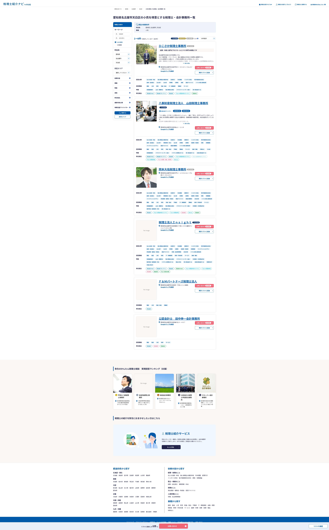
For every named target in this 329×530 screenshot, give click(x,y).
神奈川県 (148, 482)
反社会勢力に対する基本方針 (185, 522)
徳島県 (143, 503)
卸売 (181, 505)
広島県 (132, 503)
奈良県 (132, 497)
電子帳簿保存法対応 (185, 478)
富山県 (121, 488)
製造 (173, 505)
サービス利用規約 (161, 522)
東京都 (143, 482)
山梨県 (137, 488)
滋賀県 (143, 497)
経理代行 (205, 475)
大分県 (137, 512)
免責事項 (152, 522)
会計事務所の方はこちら (317, 4)
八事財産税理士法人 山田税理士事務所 (183, 103)
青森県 (121, 475)
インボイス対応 (173, 478)
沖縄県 (155, 512)
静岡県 (153, 488)
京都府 (121, 497)
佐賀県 (121, 512)
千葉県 (137, 482)
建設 (169, 505)
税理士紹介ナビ (118, 9)
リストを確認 (318, 526)
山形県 (143, 475)
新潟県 (115, 488)
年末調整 (198, 475)
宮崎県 (143, 512)
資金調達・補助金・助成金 (176, 490)
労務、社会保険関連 (174, 497)
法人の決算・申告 (173, 475)
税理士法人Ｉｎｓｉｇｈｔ (175, 222)
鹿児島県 (148, 512)
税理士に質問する (302, 4)
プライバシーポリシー (142, 522)
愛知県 (126, 9)
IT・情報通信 (202, 505)
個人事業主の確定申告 (187, 475)
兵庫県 (126, 497)
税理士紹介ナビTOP (266, 4)
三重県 (137, 497)
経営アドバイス (190, 490)
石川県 (126, 488)
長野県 (143, 488)
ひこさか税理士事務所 (172, 46)
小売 (177, 505)
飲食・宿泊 (187, 505)
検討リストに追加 (204, 73)
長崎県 (126, 512)
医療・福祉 (207, 508)
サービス (187, 508)
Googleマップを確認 (167, 71)
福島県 (148, 475)
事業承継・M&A (184, 484)
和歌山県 (148, 497)
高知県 (115, 505)
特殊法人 (170, 510)
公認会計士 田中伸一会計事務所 (179, 318)
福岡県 (115, 512)
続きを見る (187, 63)
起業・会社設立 (173, 484)
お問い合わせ (172, 526)
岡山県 (126, 503)
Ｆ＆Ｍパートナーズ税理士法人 (178, 281)
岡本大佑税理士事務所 (172, 169)
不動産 (195, 505)
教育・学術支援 (178, 508)
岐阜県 (148, 488)
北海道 (115, 475)
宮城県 (132, 475)
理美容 (170, 508)
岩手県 (126, 475)
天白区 (140, 9)
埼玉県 (132, 482)
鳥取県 (115, 503)
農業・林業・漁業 (196, 508)
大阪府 (115, 497)
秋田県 (137, 475)
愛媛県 (153, 503)
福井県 (132, 488)
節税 (194, 478)
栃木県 (121, 482)
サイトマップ (130, 522)
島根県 (121, 503)
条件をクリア (122, 117)
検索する (123, 113)
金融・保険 (211, 505)
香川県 (148, 503)
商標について (172, 522)
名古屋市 (134, 9)
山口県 (137, 503)
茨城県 (115, 482)
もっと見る (170, 447)
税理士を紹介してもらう (284, 4)
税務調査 (199, 478)
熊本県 (132, 512)
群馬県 (126, 482)
